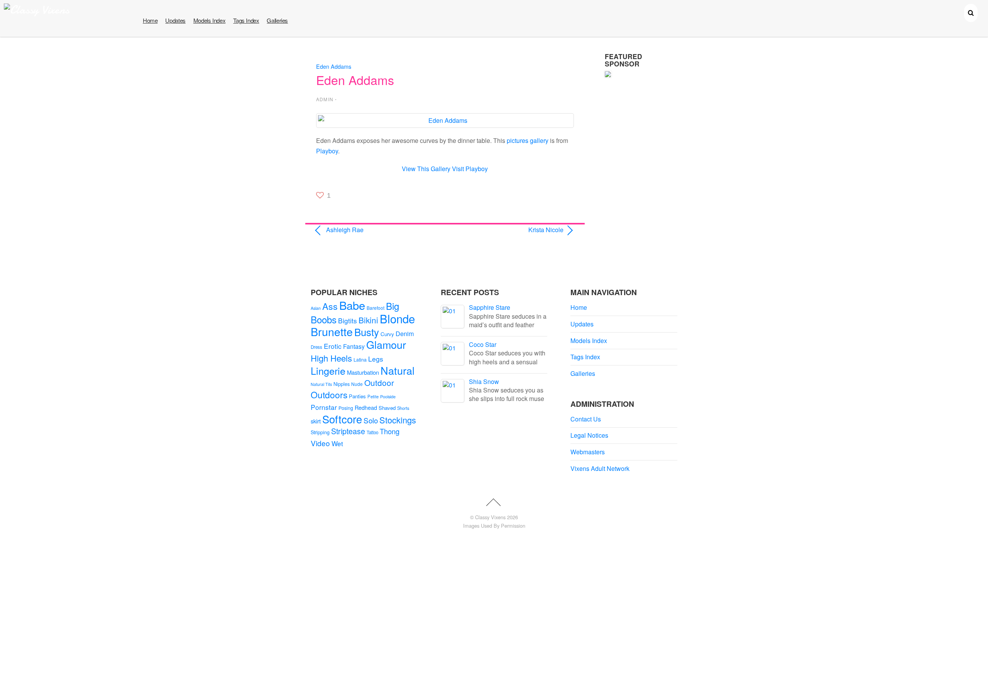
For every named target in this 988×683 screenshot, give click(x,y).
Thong (389, 431)
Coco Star (482, 344)
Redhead (366, 407)
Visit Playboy (470, 168)
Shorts (403, 408)
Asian (316, 308)
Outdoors (329, 394)
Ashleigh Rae (345, 229)
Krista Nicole (508, 229)
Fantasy (354, 346)
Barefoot (375, 307)
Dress (316, 347)
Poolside (388, 396)
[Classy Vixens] (36, 10)
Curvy (387, 334)
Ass (330, 306)
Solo (371, 420)
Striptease (348, 431)
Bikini (368, 320)
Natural (397, 370)
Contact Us (585, 419)
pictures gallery (527, 140)
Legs (375, 359)
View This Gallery (426, 168)
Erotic (333, 346)
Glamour (386, 344)
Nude (357, 384)
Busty (366, 332)
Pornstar (324, 407)
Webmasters (587, 451)
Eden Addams (333, 66)
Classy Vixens (490, 517)
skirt (316, 421)
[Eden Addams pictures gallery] (445, 120)
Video (320, 443)
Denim (405, 333)
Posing (345, 407)
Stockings (397, 420)
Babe (352, 305)
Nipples (341, 384)
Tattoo (372, 432)
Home (150, 20)
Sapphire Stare (489, 307)
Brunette (332, 331)
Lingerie (328, 370)
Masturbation (363, 372)
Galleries (277, 20)
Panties (357, 396)
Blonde (397, 318)
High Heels (331, 358)
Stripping (320, 432)
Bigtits (347, 320)
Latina (360, 359)
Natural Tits (321, 384)
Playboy (327, 150)
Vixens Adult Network (599, 468)
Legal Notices (589, 435)
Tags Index (246, 20)
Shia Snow (484, 381)
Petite (373, 396)
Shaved (387, 407)
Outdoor (379, 382)
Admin (324, 99)
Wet (337, 443)
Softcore (342, 418)
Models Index (209, 20)
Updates (175, 20)
